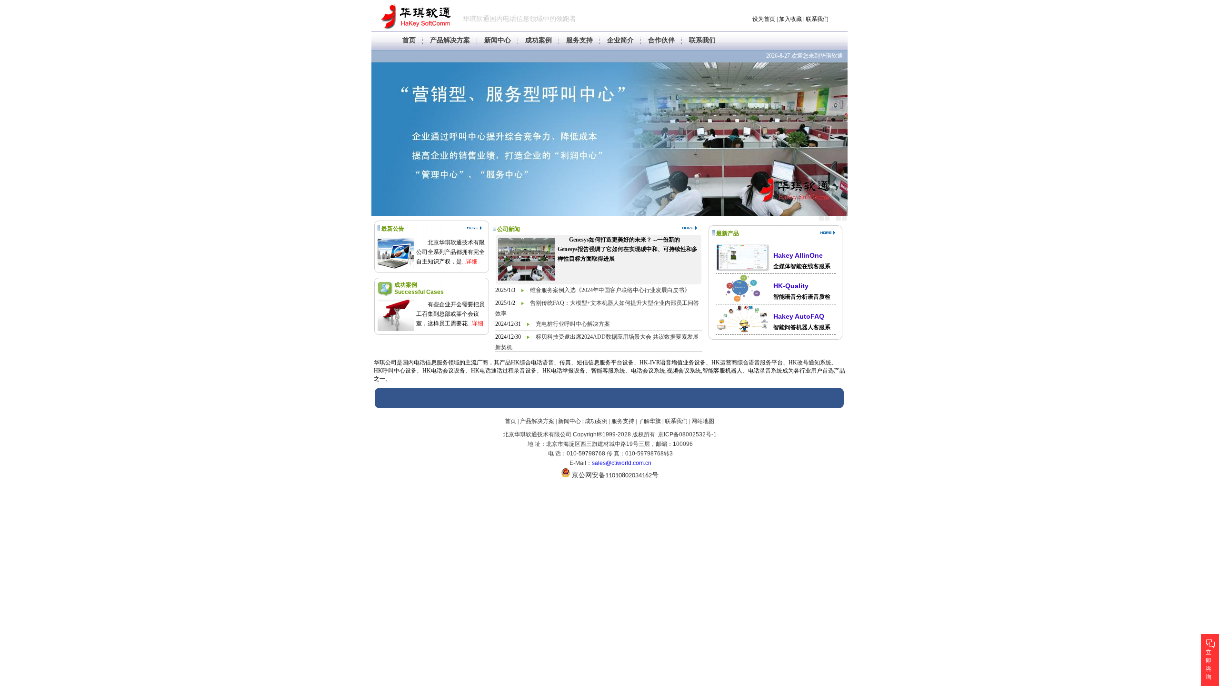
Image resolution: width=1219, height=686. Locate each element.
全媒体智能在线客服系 (801, 266)
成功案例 (538, 40)
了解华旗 (649, 421)
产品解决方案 (450, 40)
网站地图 (702, 421)
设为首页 (763, 19)
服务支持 (579, 40)
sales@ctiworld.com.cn (621, 463)
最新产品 (727, 233)
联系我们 (817, 19)
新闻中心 (497, 40)
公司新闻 (508, 229)
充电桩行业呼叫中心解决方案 (573, 324)
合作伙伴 (661, 40)
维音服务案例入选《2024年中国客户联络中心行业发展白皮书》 (610, 290)
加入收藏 (790, 19)
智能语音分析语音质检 (801, 296)
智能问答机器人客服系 (801, 327)
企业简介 (620, 40)
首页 (409, 40)
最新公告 (392, 228)
